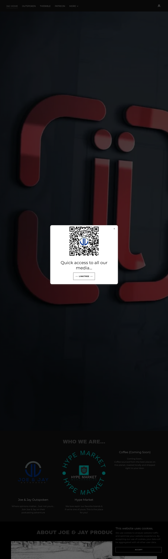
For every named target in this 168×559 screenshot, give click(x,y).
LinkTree (84, 276)
